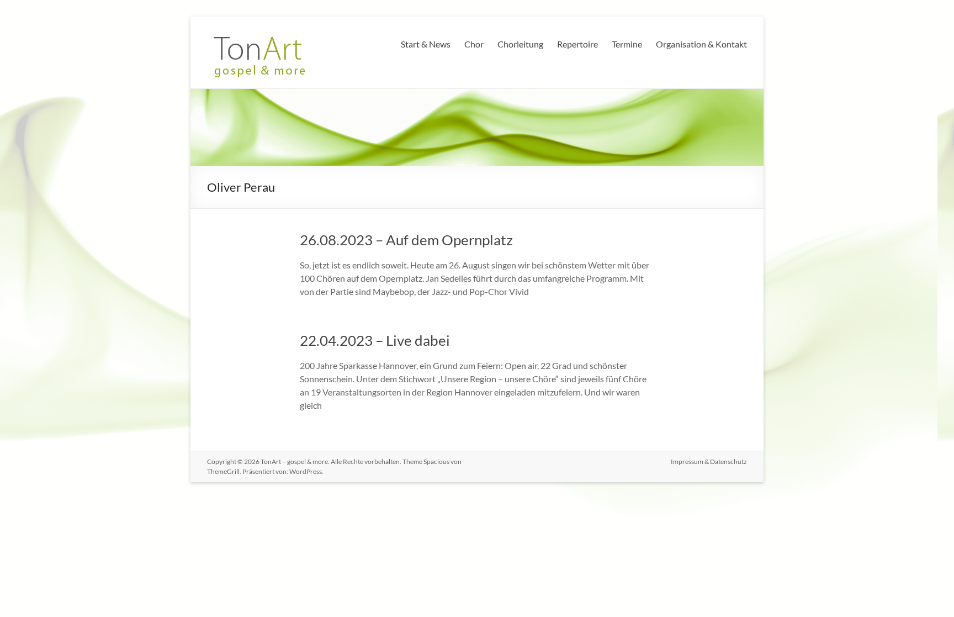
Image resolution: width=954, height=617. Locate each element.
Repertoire (577, 44)
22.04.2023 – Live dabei (375, 340)
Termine (627, 44)
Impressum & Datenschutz (709, 461)
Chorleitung (520, 44)
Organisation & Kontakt (701, 44)
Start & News (426, 44)
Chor (474, 44)
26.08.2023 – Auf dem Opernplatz (406, 240)
